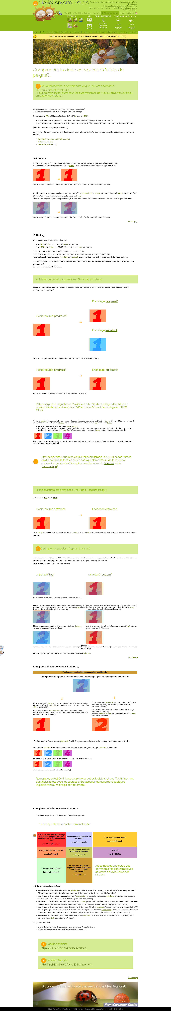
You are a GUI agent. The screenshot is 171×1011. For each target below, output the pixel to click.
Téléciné (96, 13)
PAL (47, 116)
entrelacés (110, 896)
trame (50, 703)
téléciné (109, 463)
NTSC (85, 116)
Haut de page (133, 222)
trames (71, 166)
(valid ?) (110, 1009)
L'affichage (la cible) (45, 142)
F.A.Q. (122, 13)
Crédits (130, 13)
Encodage (78, 13)
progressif (74, 257)
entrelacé (85, 193)
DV (35, 707)
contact (81, 1009)
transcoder (86, 915)
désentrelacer (54, 711)
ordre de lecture (105, 713)
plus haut (47, 748)
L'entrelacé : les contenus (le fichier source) (54, 139)
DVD (89, 532)
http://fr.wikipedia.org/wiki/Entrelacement (66, 964)
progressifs (64, 741)
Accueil (67, 13)
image (79, 196)
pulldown (44, 421)
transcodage (49, 466)
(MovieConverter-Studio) (69, 1009)
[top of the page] (85, 994)
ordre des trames (82, 896)
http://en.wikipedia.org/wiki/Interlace (63, 948)
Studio (87, 13)
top (91, 193)
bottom (97, 193)
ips (75, 116)
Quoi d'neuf (103, 28)
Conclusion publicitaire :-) (47, 145)
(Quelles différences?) (128, 16)
